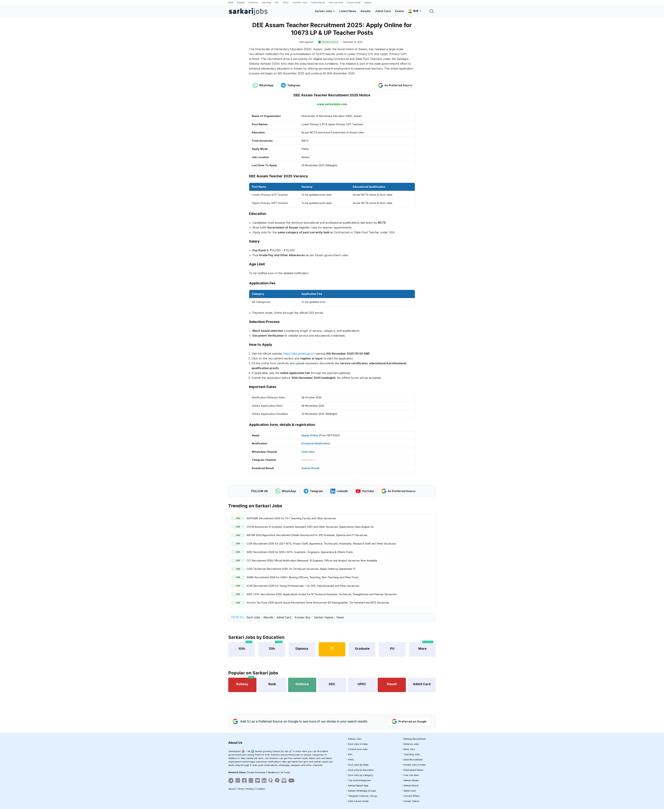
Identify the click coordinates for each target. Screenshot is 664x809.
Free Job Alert (336, 2)
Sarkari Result (318, 2)
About (231, 788)
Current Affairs (412, 795)
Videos (367, 2)
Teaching (266, 2)
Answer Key (302, 617)
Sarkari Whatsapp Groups (362, 790)
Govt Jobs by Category (360, 775)
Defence (253, 2)
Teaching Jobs (412, 754)
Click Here (308, 451)
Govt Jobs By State (358, 764)
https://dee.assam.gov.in (299, 353)
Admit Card (383, 11)
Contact (260, 788)
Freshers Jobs (300, 2)
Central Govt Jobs (358, 749)
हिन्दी (415, 11)
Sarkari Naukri (411, 780)
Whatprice (273, 772)
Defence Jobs (411, 744)
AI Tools (285, 772)
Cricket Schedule (256, 772)
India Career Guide (358, 801)
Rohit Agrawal (306, 42)
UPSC (286, 2)
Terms (240, 788)
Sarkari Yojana (323, 617)
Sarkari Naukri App (358, 785)
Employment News (413, 770)
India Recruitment (413, 759)
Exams (399, 11)
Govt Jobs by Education (361, 770)
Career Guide (353, 2)
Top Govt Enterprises (359, 780)
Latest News (347, 11)
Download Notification (315, 443)
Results (366, 11)
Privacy (250, 788)
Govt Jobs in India (357, 744)
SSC (277, 2)
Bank (230, 2)
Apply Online (309, 435)
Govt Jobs (253, 617)
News (340, 617)
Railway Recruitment (415, 738)
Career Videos (411, 801)
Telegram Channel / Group (362, 795)
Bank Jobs (409, 749)
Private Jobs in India (414, 764)
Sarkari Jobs (323, 11)
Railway (241, 2)
